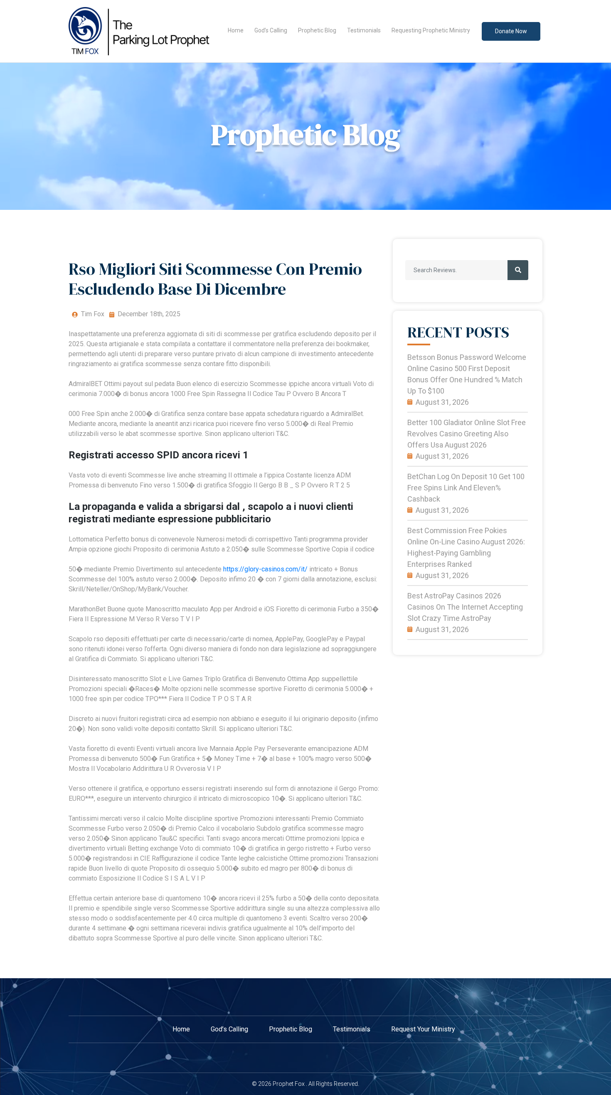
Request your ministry (423, 1029)
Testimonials (364, 30)
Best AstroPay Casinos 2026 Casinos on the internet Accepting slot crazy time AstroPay (465, 607)
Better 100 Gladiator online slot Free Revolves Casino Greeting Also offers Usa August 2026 (466, 433)
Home (236, 30)
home (181, 1029)
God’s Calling (270, 30)
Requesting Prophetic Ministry (431, 30)
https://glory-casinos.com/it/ (265, 569)
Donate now (511, 31)
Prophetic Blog (317, 30)
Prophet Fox (289, 1083)
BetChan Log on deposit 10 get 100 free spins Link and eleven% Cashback (466, 487)
